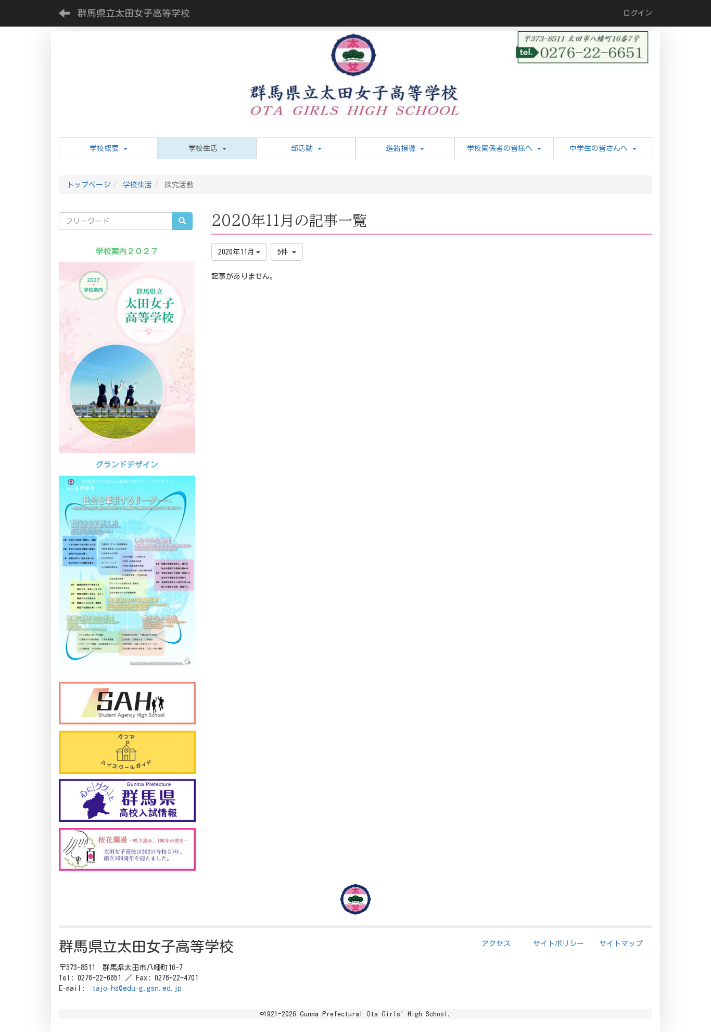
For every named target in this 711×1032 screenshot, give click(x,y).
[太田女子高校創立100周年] (127, 849)
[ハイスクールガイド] (127, 752)
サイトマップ (621, 943)
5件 (284, 252)
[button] (207, 148)
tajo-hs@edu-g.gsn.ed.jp (137, 988)
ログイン (637, 13)
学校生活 (137, 184)
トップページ (88, 184)
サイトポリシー (558, 943)
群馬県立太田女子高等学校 (134, 13)
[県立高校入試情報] (127, 800)
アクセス (496, 943)
